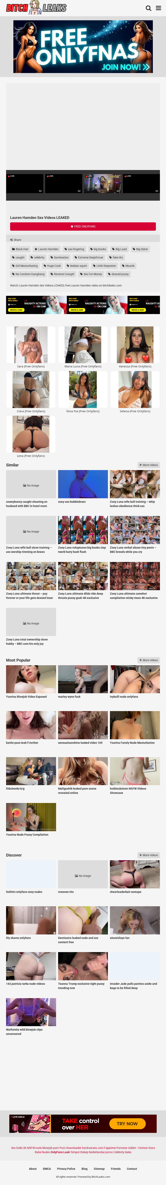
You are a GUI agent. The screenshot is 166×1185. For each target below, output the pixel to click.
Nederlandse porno (101, 1152)
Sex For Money (92, 274)
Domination (61, 257)
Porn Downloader (70, 1147)
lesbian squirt (78, 265)
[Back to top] (152, 1173)
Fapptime (110, 1147)
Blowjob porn (50, 1147)
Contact (132, 1168)
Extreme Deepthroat (90, 257)
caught (19, 257)
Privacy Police (66, 1168)
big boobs (99, 249)
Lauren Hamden (48, 249)
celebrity (39, 257)
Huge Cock (54, 265)
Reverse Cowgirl (63, 274)
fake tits (117, 257)
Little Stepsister (106, 265)
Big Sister (142, 249)
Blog (84, 1168)
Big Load (121, 249)
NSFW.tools (34, 1147)
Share (17, 239)
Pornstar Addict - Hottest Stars (135, 1147)
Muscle (129, 265)
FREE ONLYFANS (84, 226)
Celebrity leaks (122, 1152)
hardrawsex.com (92, 1147)
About (33, 1168)
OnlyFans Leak (60, 1152)
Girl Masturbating (26, 265)
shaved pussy (120, 274)
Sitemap (99, 1168)
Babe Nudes (42, 1152)
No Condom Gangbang (30, 274)
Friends (116, 1168)
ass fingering (75, 249)
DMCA (47, 1168)
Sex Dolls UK (19, 1147)
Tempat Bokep (79, 1152)
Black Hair (22, 249)
